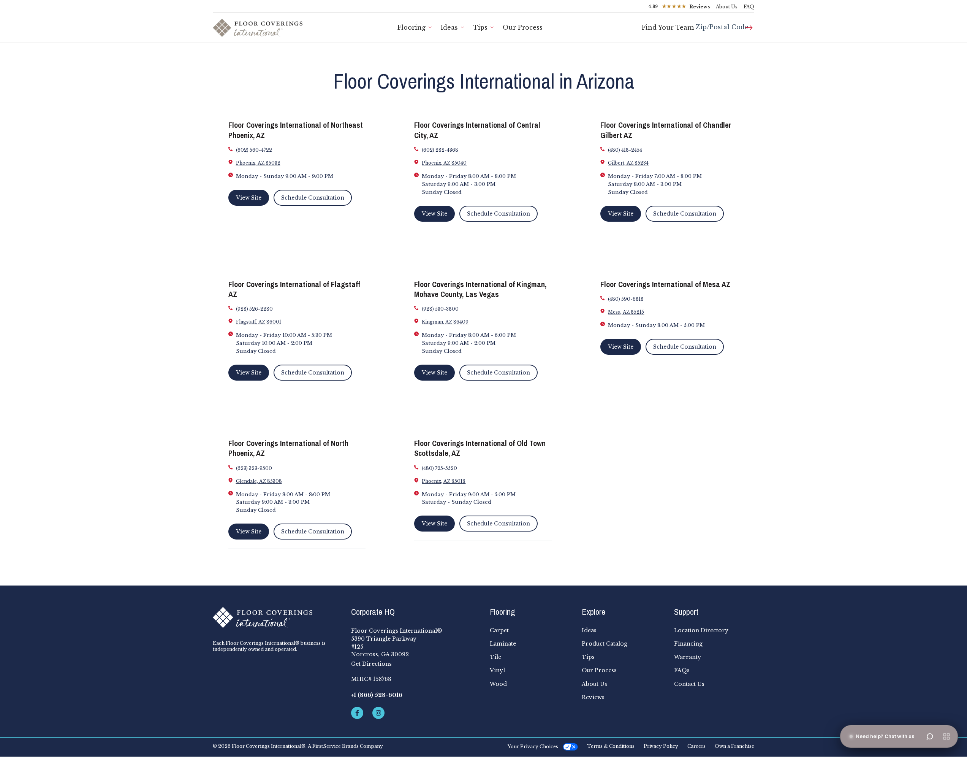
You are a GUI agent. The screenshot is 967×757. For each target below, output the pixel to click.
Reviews (593, 697)
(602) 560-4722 (254, 150)
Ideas (449, 27)
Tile (495, 657)
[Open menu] (946, 736)
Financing (688, 643)
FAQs (682, 670)
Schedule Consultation (312, 197)
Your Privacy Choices (533, 746)
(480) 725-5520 (439, 468)
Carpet (499, 630)
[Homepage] (276, 617)
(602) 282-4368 (440, 150)
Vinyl (497, 670)
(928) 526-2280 (254, 309)
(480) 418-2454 (625, 150)
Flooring (411, 27)
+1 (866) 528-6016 (376, 695)
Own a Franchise (734, 746)
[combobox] (725, 24)
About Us (727, 7)
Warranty (687, 657)
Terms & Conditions (611, 746)
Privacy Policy (661, 746)
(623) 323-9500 (254, 468)
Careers (696, 746)
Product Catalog (604, 643)
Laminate (503, 643)
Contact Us (689, 684)
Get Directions (371, 664)
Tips (480, 27)
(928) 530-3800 (440, 309)
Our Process (523, 27)
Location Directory (701, 630)
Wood (498, 684)
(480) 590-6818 (626, 299)
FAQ (749, 7)
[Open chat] (930, 736)
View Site (248, 197)
